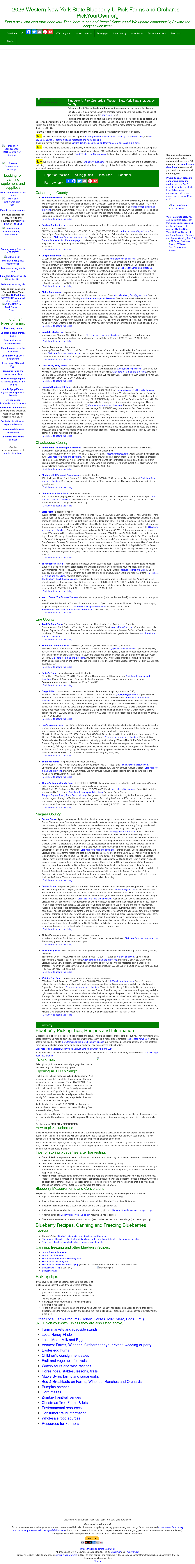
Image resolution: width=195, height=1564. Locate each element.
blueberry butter (49, 1270)
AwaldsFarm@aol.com (122, 627)
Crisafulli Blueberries (53, 331)
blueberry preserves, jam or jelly (74, 1214)
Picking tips (102, 33)
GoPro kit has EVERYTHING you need (13, 296)
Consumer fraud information (64, 1412)
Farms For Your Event (11, 407)
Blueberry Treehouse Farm (55, 645)
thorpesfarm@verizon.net (123, 789)
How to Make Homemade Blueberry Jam (61, 1258)
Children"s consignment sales (65, 1355)
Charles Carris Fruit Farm (55, 493)
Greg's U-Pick (49, 691)
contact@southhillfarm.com (135, 764)
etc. (101, 1242)
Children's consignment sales (13, 334)
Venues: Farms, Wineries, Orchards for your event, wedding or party (97, 1344)
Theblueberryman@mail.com (133, 569)
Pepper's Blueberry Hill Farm (56, 386)
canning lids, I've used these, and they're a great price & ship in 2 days (106, 142)
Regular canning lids (13, 275)
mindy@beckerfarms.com (122, 831)
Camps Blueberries (51, 255)
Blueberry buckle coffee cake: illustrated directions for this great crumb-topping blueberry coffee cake (90, 1239)
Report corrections (56, 174)
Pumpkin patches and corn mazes (13, 430)
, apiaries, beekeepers (13, 357)
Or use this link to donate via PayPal (97, 1548)
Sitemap (97, 1560)
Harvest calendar (84, 33)
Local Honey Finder (57, 1334)
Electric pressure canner (13, 210)
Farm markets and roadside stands (70, 1329)
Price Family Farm (51, 950)
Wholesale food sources (61, 1418)
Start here (12, 33)
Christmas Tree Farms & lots (65, 1402)
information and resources (13, 401)
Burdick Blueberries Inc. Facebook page (61, 240)
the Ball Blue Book (13, 453)
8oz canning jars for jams (13, 270)
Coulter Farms (49, 886)
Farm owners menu (156, 33)
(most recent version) (13, 262)
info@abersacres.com (117, 453)
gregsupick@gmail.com (127, 694)
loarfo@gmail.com (125, 956)
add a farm (107, 114)
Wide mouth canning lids (13, 284)
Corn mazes (51, 1391)
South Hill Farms (50, 761)
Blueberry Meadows (52, 197)
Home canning (119, 33)
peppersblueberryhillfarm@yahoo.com (136, 389)
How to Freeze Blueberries (54, 1252)
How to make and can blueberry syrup (60, 1264)
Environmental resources (62, 1407)
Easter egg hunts (55, 1350)
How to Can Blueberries (53, 1255)
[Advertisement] (97, 74)
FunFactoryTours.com (93, 161)
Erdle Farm (47, 511)
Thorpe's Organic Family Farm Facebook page (64, 795)
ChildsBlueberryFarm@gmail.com (130, 295)
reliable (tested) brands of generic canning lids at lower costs (114, 136)
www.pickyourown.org (66, 1554)
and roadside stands (13, 342)
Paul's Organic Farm (52, 724)
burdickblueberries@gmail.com (134, 231)
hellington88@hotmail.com (123, 258)
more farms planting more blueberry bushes (83, 1041)
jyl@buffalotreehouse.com (123, 648)
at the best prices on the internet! (13, 381)
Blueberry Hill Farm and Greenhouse (61, 475)
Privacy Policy (132, 1551)
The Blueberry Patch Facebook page (59, 578)
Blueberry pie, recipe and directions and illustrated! (82, 1235)
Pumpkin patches (55, 1386)
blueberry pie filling (51, 1267)
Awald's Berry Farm (52, 624)
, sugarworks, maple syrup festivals (13, 392)
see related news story (138, 1038)
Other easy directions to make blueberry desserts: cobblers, (71, 1242)
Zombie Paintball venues (61, 1397)
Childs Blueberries (51, 292)
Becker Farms (49, 819)
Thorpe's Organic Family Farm (57, 782)
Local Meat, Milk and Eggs (63, 1339)
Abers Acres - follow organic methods (61, 447)
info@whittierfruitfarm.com (121, 981)
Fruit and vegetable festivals (64, 1360)
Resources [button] (105, 174)
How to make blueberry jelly (55, 1261)
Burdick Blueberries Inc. (54, 225)
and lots (13, 438)
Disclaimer (116, 1551)
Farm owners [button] (53, 182)
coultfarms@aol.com (125, 889)
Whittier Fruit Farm (51, 977)
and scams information (12, 372)
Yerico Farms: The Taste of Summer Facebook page (67, 609)
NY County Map (63, 33)
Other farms (137, 33)
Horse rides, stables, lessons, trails (70, 1371)
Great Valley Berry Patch (54, 365)
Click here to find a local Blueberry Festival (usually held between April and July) (74, 1048)
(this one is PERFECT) (12, 251)
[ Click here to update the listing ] (57, 218)
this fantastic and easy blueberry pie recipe (132, 1210)
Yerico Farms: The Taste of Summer (60, 597)
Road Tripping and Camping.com (90, 153)
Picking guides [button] (83, 174)
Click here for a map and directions (70, 237)
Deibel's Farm (49, 672)
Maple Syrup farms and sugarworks (70, 1376)
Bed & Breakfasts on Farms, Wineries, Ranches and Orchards (92, 1381)
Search (10, 40)
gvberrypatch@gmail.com (129, 368)
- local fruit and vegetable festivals (13, 423)
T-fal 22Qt (17, 223)
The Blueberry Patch (52, 563)
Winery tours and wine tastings (66, 1365)
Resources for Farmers (60, 1423)
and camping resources (13, 349)
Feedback (176, 33)
